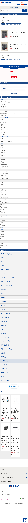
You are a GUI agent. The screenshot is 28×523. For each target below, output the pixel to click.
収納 (2, 125)
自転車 (2, 261)
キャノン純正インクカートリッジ (8, 113)
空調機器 (3, 289)
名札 (2, 192)
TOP (25, 521)
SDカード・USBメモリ (6, 136)
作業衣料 (3, 297)
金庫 (2, 243)
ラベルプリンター (5, 211)
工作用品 (15, 14)
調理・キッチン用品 (6, 349)
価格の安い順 (9, 24)
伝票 (2, 189)
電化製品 (3, 333)
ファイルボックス (5, 247)
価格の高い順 (17, 24)
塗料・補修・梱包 (5, 317)
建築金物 (3, 325)
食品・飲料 (4, 365)
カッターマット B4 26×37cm (17, 33)
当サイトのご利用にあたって (7, 477)
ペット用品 (4, 305)
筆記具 (2, 143)
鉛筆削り (3, 152)
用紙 (2, 99)
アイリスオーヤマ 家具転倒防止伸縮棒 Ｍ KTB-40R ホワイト (15, 412)
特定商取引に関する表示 (6, 481)
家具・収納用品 (5, 337)
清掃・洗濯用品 (5, 345)
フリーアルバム (4, 239)
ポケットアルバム (5, 238)
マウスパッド (4, 124)
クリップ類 (3, 204)
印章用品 (3, 184)
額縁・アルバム (4, 229)
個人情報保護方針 (5, 473)
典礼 (2, 216)
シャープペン (4, 147)
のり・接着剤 (4, 207)
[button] (14, 386)
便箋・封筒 (3, 190)
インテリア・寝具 (5, 341)
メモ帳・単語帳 (4, 166)
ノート (2, 157)
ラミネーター (4, 195)
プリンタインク (4, 110)
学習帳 (2, 162)
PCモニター (3, 134)
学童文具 (10, 14)
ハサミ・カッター (5, 202)
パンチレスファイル (5, 173)
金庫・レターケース (5, 242)
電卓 (2, 206)
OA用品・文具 (3, 14)
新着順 (2, 24)
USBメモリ (3, 139)
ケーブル (3, 120)
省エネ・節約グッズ (6, 281)
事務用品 (2, 180)
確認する (14, 77)
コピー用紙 (3, 101)
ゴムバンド (3, 187)
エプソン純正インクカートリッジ (8, 111)
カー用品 (3, 301)
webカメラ (3, 130)
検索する (14, 93)
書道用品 (3, 222)
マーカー (3, 150)
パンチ (2, 201)
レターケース (4, 245)
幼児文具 (3, 225)
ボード (2, 185)
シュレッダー (4, 194)
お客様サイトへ (5, 491)
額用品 (2, 236)
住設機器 (3, 353)
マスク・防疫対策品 (6, 269)
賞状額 (2, 231)
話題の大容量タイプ (6, 313)
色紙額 (2, 234)
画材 (2, 224)
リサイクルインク (5, 115)
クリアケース (4, 176)
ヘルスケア (4, 369)
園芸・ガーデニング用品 (7, 277)
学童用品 (3, 220)
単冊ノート (3, 159)
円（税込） (14, 36)
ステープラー (4, 199)
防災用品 (3, 258)
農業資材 (3, 273)
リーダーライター (5, 129)
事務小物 (3, 212)
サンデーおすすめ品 (6, 254)
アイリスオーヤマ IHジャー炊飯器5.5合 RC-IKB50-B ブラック (5, 440)
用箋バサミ (3, 175)
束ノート (3, 161)
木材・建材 (4, 321)
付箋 (2, 182)
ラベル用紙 (3, 106)
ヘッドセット (4, 132)
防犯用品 (3, 293)
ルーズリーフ (4, 164)
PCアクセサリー (4, 117)
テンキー (3, 127)
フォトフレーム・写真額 (6, 232)
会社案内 (3, 469)
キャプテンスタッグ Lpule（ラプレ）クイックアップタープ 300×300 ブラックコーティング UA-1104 (15, 443)
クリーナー (3, 122)
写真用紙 (3, 104)
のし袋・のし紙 (4, 215)
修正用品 (3, 155)
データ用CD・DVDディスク (7, 141)
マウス (2, 119)
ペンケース (3, 153)
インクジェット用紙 (5, 102)
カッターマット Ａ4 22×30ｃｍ (18, 45)
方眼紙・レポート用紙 (6, 167)
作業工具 (3, 329)
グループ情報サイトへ (7, 494)
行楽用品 (3, 265)
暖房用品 (3, 357)
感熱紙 (2, 107)
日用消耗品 (4, 309)
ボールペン (3, 148)
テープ (2, 209)
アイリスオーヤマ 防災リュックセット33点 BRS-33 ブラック (5, 412)
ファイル (2, 170)
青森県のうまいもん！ (7, 372)
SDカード (3, 138)
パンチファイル (4, 171)
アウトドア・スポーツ (7, 285)
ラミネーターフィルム (6, 197)
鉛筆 (2, 145)
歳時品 (2, 376)
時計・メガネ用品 (5, 380)
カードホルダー (4, 178)
